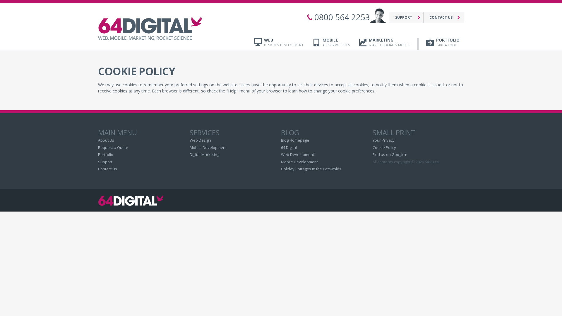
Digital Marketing (204, 154)
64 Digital (289, 147)
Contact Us (441, 17)
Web (284, 42)
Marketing (389, 42)
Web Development (297, 154)
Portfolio (448, 42)
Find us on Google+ (390, 154)
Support (403, 17)
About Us (106, 140)
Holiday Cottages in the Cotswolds (311, 168)
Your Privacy (384, 140)
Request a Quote (113, 147)
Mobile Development (208, 147)
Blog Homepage (295, 140)
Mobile (336, 42)
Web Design (200, 140)
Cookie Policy (384, 147)
